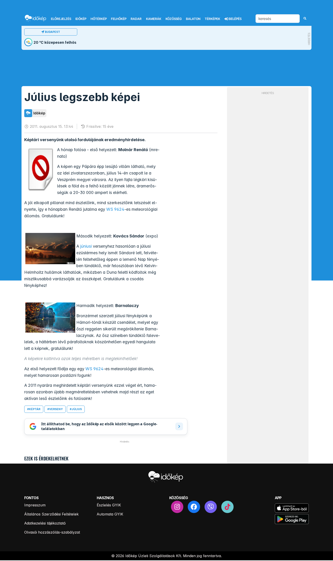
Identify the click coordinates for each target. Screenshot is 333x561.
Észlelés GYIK (109, 505)
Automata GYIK (110, 514)
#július (76, 409)
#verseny (55, 409)
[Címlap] (37, 18)
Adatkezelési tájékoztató (45, 523)
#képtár (33, 409)
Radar (136, 19)
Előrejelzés (61, 19)
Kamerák (153, 19)
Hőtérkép (99, 19)
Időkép (80, 19)
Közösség (174, 19)
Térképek (212, 19)
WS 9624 (115, 209)
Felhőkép (118, 19)
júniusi (86, 246)
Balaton (193, 19)
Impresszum (35, 505)
